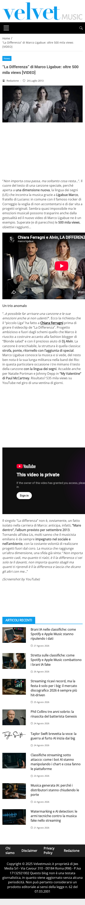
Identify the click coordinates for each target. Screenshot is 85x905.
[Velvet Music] (42, 11)
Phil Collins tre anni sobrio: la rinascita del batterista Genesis (54, 713)
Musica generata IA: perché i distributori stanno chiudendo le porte (55, 790)
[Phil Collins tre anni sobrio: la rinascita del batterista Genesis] (14, 717)
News (7, 58)
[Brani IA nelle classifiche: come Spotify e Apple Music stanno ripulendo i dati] (14, 635)
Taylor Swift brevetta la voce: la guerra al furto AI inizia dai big (53, 736)
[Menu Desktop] (6, 28)
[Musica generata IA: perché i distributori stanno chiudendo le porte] (14, 791)
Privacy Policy (49, 850)
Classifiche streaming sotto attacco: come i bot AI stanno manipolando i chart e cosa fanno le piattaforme (56, 762)
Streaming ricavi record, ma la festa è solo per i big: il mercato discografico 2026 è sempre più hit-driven (54, 688)
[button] (81, 28)
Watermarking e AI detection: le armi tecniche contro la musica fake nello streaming (54, 816)
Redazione (71, 850)
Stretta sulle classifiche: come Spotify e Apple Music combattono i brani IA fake (56, 660)
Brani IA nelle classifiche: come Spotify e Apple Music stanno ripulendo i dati (53, 634)
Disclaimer (29, 850)
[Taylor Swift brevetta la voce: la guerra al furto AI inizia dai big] (14, 736)
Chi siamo (10, 850)
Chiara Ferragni (51, 323)
